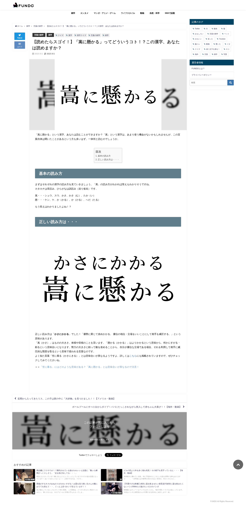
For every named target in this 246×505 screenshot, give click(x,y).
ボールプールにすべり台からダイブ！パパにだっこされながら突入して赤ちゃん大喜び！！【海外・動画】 (127, 407)
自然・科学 (155, 13)
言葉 (206, 54)
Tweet (19, 38)
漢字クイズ (81, 35)
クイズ (60, 35)
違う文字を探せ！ (213, 49)
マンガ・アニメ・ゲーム (105, 13)
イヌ (228, 44)
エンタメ (84, 13)
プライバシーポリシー (202, 75)
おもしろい (199, 34)
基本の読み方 (104, 156)
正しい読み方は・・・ (108, 159)
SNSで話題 (170, 13)
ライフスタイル (128, 13)
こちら (133, 356)
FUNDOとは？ (198, 68)
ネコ (227, 49)
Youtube (222, 39)
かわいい (198, 39)
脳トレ (197, 44)
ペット (226, 34)
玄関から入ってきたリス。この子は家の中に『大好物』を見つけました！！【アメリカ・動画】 (66, 398)
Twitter (197, 29)
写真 (225, 54)
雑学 (73, 13)
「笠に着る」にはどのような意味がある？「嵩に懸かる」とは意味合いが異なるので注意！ (89, 367)
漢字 (70, 35)
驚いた (218, 44)
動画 (215, 29)
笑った (210, 39)
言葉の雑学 (39, 35)
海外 (196, 54)
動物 (142, 13)
